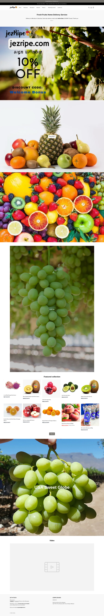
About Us (38, 7)
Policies (43, 7)
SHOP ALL (52, 309)
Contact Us (60, 7)
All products (32, 7)
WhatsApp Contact (52, 7)
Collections (25, 7)
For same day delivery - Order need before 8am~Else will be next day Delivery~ (52, 3)
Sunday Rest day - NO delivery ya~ (52, 1)
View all (52, 433)
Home (20, 7)
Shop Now (52, 136)
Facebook (17, 601)
